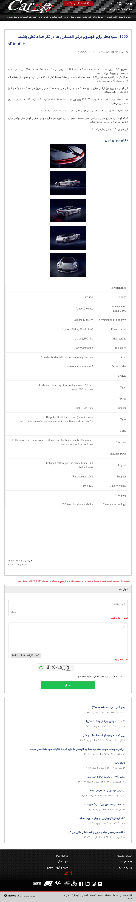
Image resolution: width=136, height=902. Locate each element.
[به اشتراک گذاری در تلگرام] (10, 43)
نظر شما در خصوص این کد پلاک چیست (104, 804)
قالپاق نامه (120, 763)
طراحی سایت (29, 896)
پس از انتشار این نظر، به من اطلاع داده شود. (99, 677)
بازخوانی (41, 667)
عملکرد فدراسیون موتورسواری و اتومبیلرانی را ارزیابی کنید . (95, 832)
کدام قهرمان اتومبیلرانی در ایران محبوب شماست (101, 818)
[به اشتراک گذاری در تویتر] (19, 43)
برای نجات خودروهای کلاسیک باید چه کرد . (103, 735)
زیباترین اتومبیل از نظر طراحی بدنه (107, 791)
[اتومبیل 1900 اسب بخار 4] (68, 183)
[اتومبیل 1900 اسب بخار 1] (68, 265)
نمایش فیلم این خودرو (116, 140)
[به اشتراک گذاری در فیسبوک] (24, 43)
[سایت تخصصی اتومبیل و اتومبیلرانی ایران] (29, 6)
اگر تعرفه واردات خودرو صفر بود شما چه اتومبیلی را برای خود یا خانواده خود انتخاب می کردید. (77, 749)
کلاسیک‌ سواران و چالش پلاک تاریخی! (105, 721)
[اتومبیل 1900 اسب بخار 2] (68, 238)
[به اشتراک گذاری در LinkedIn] (14, 43)
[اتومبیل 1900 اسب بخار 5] (68, 156)
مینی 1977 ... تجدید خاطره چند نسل (106, 777)
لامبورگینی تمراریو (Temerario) (108, 708)
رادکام (19, 896)
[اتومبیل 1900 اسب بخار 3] (68, 210)
